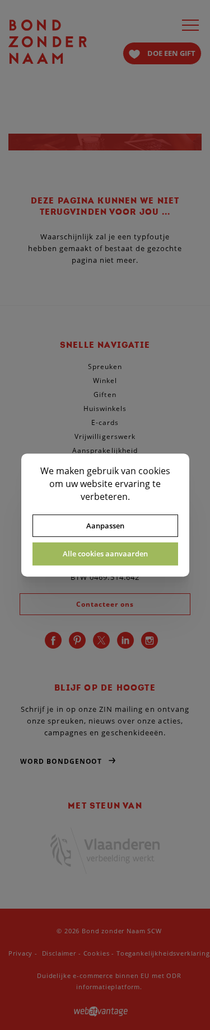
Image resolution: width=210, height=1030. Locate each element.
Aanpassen (105, 526)
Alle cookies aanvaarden (105, 554)
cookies (154, 471)
